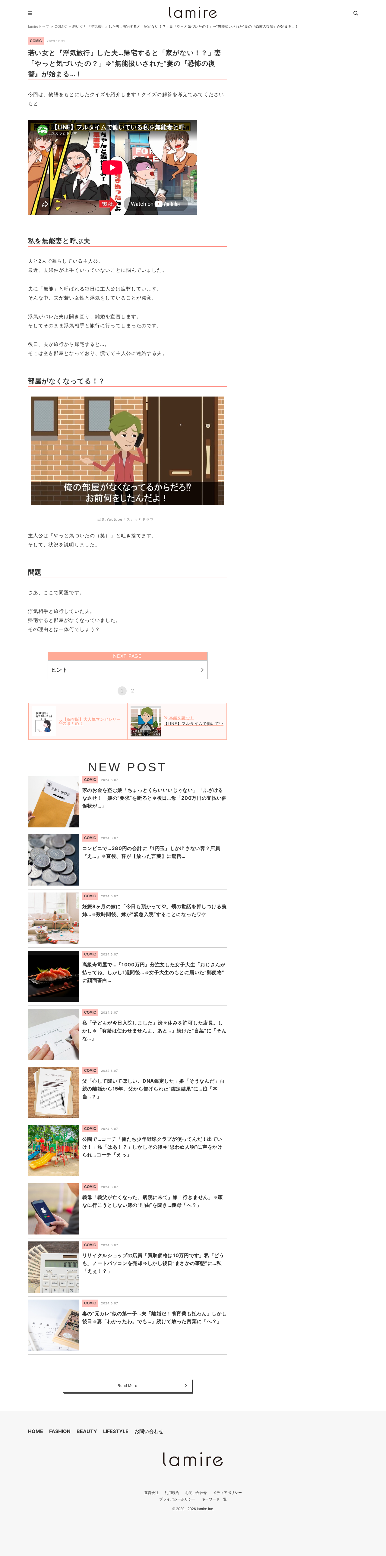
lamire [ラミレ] (193, 12)
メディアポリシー (227, 1492)
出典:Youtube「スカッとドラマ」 (127, 519)
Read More (128, 1386)
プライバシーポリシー (177, 1499)
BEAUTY (87, 1431)
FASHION (60, 1431)
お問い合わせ (148, 1431)
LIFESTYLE (115, 1431)
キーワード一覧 (214, 1499)
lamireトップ (38, 26)
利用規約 (172, 1492)
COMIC (61, 26)
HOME (35, 1431)
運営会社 (151, 1492)
